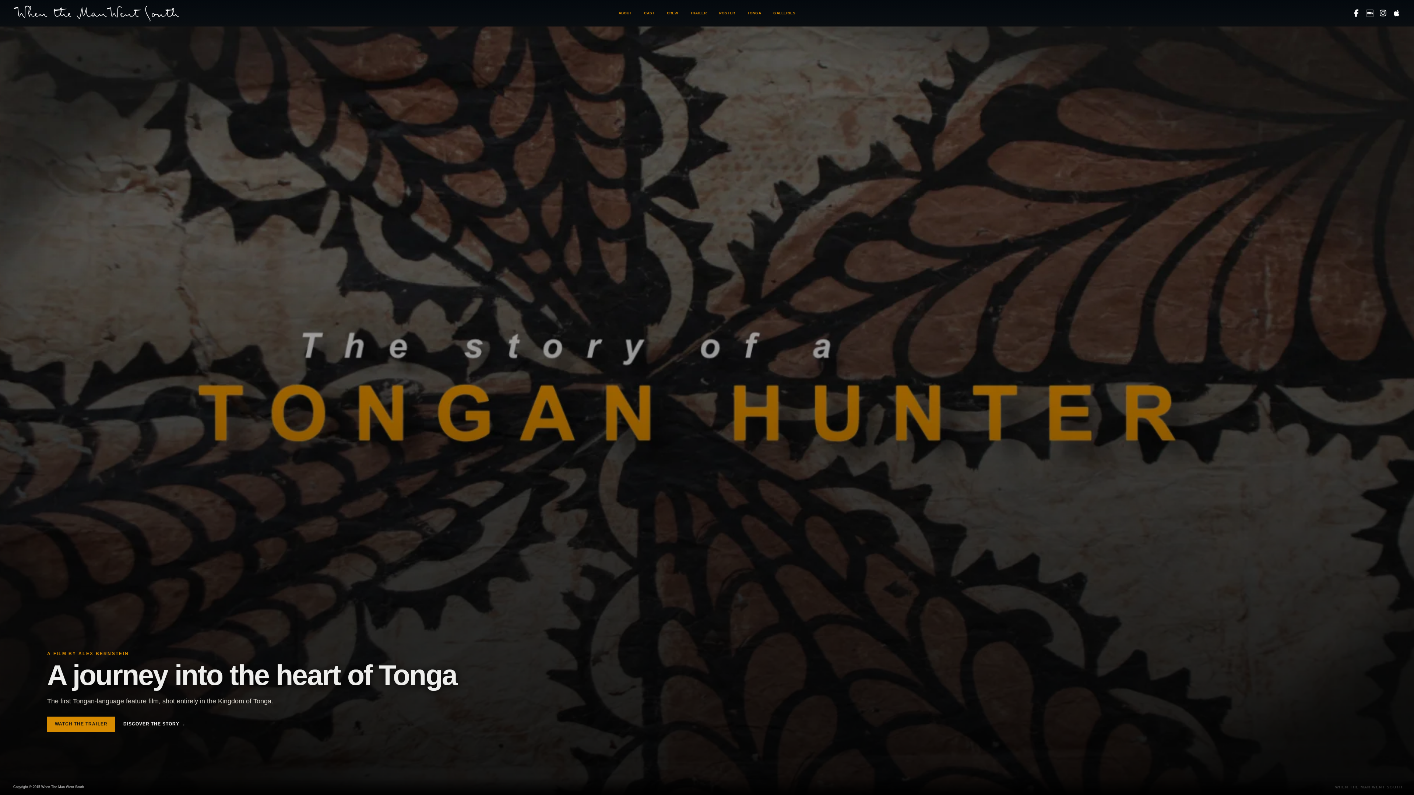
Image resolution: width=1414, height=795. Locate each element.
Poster (727, 13)
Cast (649, 13)
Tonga (754, 13)
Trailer (698, 13)
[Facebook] (1356, 13)
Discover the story (154, 724)
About (625, 13)
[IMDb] (1369, 13)
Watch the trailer (81, 724)
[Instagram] (1383, 13)
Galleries (784, 13)
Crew (672, 13)
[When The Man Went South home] (96, 13)
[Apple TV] (1396, 13)
